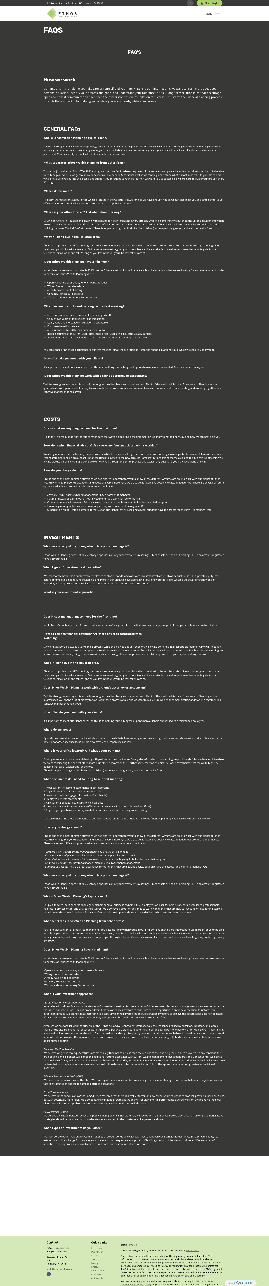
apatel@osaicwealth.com (59, 1269)
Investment (97, 1251)
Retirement (96, 1248)
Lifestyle (95, 1266)
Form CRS (132, 1244)
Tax (93, 1259)
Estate (94, 1255)
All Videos (96, 1274)
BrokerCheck (192, 1250)
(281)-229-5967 (61, 1248)
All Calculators (98, 1278)
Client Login (211, 3)
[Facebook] (190, 3)
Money (94, 1263)
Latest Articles (98, 1270)
